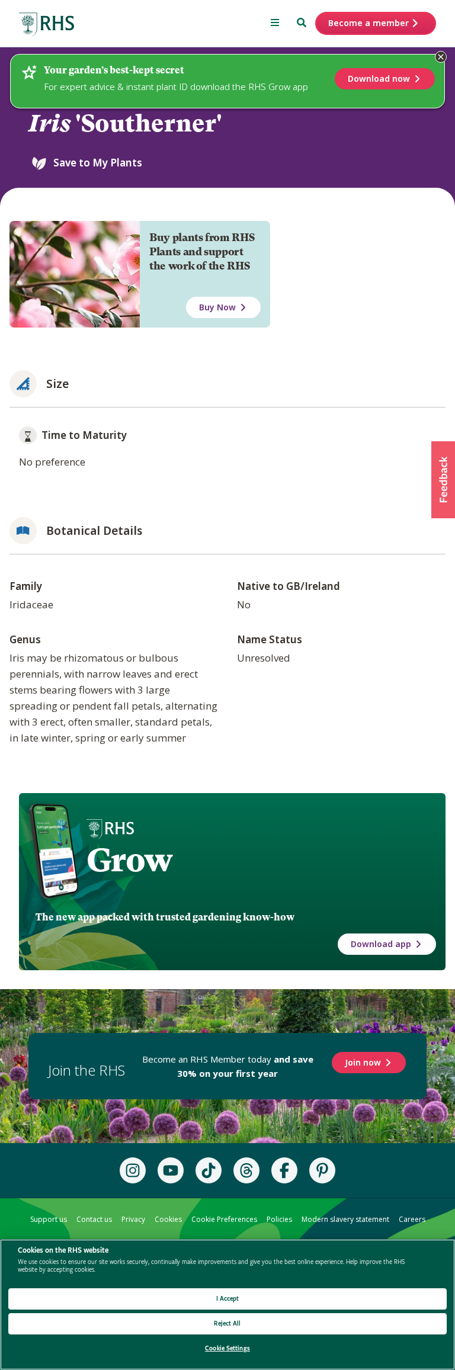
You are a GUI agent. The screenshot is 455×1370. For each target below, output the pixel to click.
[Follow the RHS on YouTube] (171, 1170)
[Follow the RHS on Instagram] (133, 1170)
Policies (279, 1219)
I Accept (227, 1298)
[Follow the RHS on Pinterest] (322, 1170)
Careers (412, 1219)
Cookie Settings (227, 1348)
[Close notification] (441, 57)
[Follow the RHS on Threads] (246, 1170)
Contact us (94, 1219)
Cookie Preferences (224, 1219)
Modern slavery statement (345, 1219)
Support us (48, 1219)
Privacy (133, 1219)
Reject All (227, 1323)
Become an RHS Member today (227, 1066)
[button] (443, 479)
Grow (129, 860)
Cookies (168, 1219)
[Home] (47, 24)
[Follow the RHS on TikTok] (209, 1170)
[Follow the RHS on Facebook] (284, 1170)
